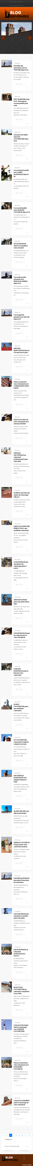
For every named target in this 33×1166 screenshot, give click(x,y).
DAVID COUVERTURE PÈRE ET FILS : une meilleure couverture (22, 528)
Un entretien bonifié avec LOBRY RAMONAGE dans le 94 (21, 173)
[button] (3, 38)
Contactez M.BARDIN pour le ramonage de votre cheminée (21, 1103)
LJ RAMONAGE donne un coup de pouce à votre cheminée (22, 635)
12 (29, 1135)
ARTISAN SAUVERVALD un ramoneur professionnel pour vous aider (21, 457)
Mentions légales (27, 1165)
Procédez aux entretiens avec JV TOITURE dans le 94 (21, 68)
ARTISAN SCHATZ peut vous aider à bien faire (21, 602)
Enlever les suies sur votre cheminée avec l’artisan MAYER (21, 422)
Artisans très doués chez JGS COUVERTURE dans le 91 (21, 138)
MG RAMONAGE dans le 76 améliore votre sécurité (21, 246)
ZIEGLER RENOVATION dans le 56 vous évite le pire (21, 350)
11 (25, 1135)
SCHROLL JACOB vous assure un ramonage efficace (22, 495)
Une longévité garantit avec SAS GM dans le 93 (21, 317)
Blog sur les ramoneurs (16, 1)
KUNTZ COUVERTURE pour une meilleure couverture (21, 707)
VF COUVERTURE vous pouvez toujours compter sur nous (21, 742)
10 (22, 1135)
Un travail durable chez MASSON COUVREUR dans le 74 (22, 210)
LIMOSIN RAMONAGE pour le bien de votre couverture (21, 672)
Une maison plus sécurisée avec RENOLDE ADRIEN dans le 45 (20, 280)
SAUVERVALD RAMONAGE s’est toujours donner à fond (20, 779)
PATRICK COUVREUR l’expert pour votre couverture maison (21, 845)
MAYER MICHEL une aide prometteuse (21, 812)
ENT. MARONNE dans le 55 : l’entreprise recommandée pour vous (22, 102)
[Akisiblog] (16, 13)
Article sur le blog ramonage (16, 5)
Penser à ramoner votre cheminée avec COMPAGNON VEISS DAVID (21, 385)
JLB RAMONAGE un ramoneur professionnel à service (21, 953)
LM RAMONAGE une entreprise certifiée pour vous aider (21, 916)
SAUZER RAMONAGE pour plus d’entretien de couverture (21, 880)
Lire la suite (19, 84)
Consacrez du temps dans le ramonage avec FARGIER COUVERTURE (21, 1028)
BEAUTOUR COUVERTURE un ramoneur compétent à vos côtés (21, 990)
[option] (16, 37)
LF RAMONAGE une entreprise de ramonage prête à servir (21, 565)
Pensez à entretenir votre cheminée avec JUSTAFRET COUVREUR (21, 1066)
